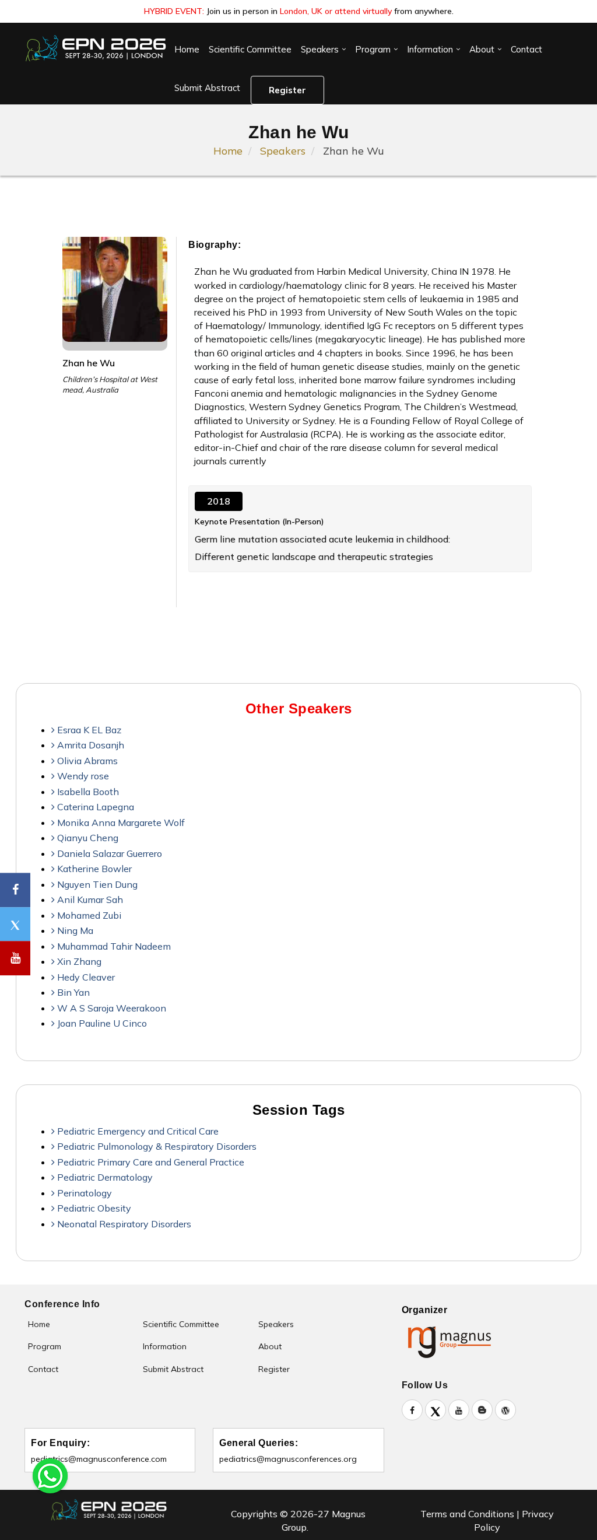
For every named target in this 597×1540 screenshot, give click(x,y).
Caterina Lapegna (94, 807)
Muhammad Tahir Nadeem (113, 946)
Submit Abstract (207, 87)
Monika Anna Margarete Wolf (120, 822)
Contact (526, 49)
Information (430, 49)
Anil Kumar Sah (89, 899)
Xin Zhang (78, 961)
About (481, 49)
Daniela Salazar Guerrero (108, 853)
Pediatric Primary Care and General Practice (149, 1162)
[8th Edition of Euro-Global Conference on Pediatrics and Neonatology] (97, 48)
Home (186, 49)
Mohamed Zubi (88, 915)
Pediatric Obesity (93, 1208)
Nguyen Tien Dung (96, 884)
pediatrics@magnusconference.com (99, 1459)
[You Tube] (15, 958)
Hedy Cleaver (85, 977)
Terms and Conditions (467, 1514)
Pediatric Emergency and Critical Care (137, 1131)
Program (373, 49)
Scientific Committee (250, 49)
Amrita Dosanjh (89, 745)
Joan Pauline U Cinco (101, 1023)
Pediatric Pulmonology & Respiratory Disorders (156, 1146)
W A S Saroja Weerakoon (110, 1008)
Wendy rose (82, 776)
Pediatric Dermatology (104, 1177)
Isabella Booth (87, 791)
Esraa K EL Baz (88, 730)
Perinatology (83, 1193)
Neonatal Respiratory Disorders (123, 1224)
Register (287, 90)
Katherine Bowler (93, 868)
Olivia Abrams (86, 760)
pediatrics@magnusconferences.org (288, 1459)
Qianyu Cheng (86, 838)
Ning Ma (74, 930)
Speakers (320, 49)
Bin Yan (72, 992)
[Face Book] (15, 890)
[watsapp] (50, 1474)
